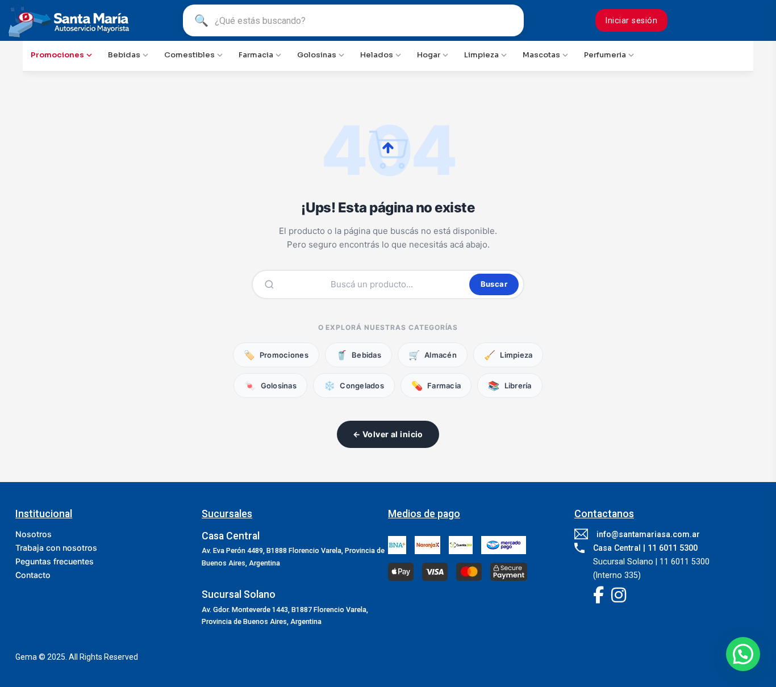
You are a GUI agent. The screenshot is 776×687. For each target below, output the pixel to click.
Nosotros (33, 534)
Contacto (33, 575)
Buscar (494, 283)
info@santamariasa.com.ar (648, 534)
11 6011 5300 (673, 547)
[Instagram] (618, 596)
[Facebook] (598, 596)
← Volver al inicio (388, 434)
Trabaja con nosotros (56, 547)
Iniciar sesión (631, 20)
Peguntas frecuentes (54, 561)
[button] (743, 654)
